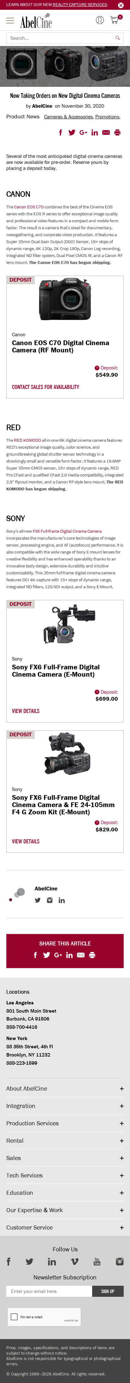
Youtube (97, 1262)
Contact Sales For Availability (45, 387)
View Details (25, 711)
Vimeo (75, 1262)
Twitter (38, 900)
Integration (20, 1105)
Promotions (107, 116)
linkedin (52, 1262)
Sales (13, 1157)
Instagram (50, 900)
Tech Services (24, 1175)
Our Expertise (24, 1209)
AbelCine (36, 20)
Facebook (8, 1262)
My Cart (120, 17)
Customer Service (29, 1227)
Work (56, 1209)
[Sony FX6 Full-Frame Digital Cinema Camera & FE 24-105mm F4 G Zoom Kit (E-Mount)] (65, 758)
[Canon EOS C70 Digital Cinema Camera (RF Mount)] (65, 304)
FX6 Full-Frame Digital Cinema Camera (67, 531)
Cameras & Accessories (68, 116)
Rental (15, 1140)
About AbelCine (26, 1088)
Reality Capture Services (80, 4)
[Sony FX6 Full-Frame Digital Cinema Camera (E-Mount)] (65, 628)
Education (19, 1192)
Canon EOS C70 (29, 207)
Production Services (32, 1123)
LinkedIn (62, 900)
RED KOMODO (27, 440)
